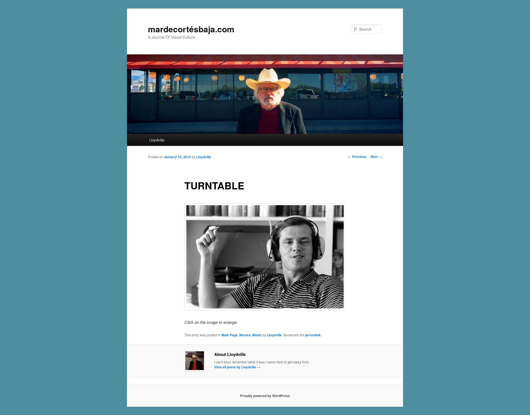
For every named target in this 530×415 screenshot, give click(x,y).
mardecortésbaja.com (191, 29)
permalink (313, 334)
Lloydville (156, 139)
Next (376, 156)
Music (257, 334)
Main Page (229, 334)
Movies (245, 334)
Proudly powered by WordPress (265, 395)
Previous (357, 156)
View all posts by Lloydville (237, 366)
